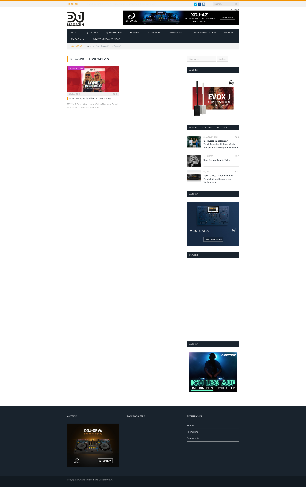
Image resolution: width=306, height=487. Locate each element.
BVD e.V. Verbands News (106, 39)
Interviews (175, 32)
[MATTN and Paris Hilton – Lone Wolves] (93, 80)
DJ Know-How (114, 32)
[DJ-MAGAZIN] (75, 18)
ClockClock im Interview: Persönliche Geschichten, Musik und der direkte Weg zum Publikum (123, 4)
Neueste (193, 127)
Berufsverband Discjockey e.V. (98, 479)
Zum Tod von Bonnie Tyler (217, 160)
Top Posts (221, 127)
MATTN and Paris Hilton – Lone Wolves (90, 98)
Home (74, 32)
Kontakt (191, 425)
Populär (207, 127)
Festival (134, 32)
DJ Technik (92, 32)
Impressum (192, 431)
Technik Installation (203, 32)
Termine (228, 32)
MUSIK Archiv (76, 68)
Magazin (76, 39)
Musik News (154, 32)
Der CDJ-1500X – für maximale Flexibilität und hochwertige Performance (218, 179)
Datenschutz (193, 438)
